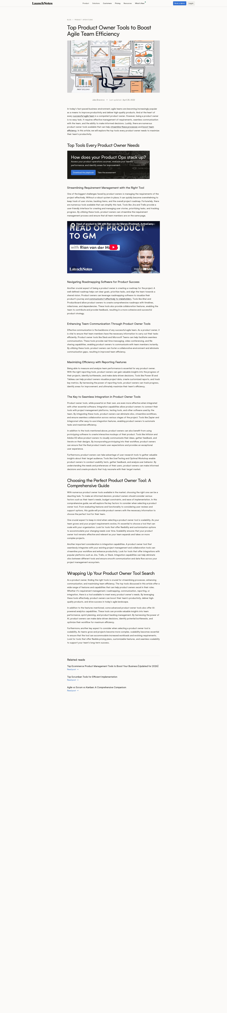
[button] (85, 3)
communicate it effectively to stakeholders (110, 299)
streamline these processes (124, 127)
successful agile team (83, 116)
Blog (69, 19)
